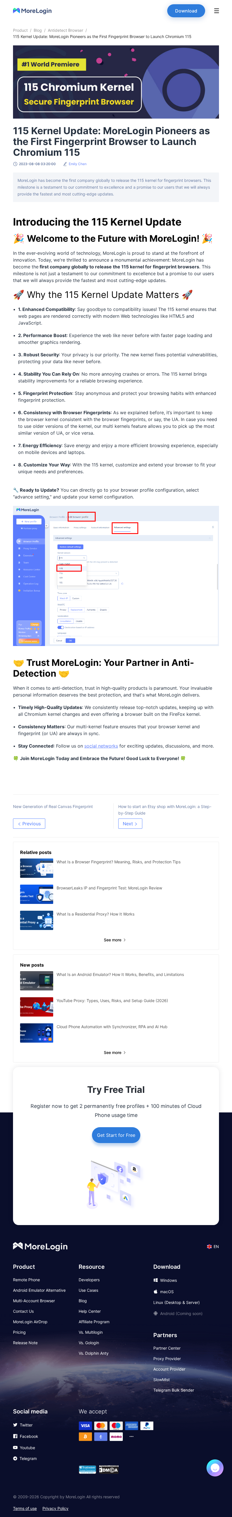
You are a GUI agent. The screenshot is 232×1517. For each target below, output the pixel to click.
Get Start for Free (116, 1135)
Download (186, 11)
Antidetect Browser (65, 30)
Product (20, 30)
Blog (38, 30)
